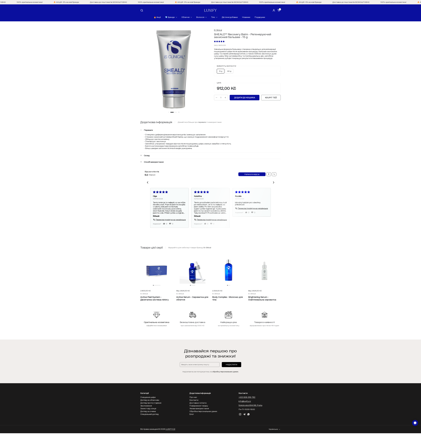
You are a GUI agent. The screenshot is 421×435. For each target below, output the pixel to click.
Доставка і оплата (197, 403)
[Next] (272, 182)
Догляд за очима (148, 411)
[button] (141, 10)
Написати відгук (252, 174)
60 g (229, 71)
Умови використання (199, 408)
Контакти (193, 400)
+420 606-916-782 (247, 397)
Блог (191, 414)
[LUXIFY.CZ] (210, 10)
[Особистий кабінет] (273, 10)
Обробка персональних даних (203, 411)
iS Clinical (218, 30)
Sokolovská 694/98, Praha (250, 405)
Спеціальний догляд (149, 414)
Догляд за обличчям (149, 400)
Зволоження (146, 406)
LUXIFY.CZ (170, 429)
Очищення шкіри (148, 397)
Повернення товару (198, 406)
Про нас (193, 397)
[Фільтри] (268, 174)
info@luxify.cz (245, 401)
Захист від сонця (148, 408)
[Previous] (148, 182)
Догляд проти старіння (150, 403)
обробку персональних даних (225, 372)
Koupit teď (271, 97)
